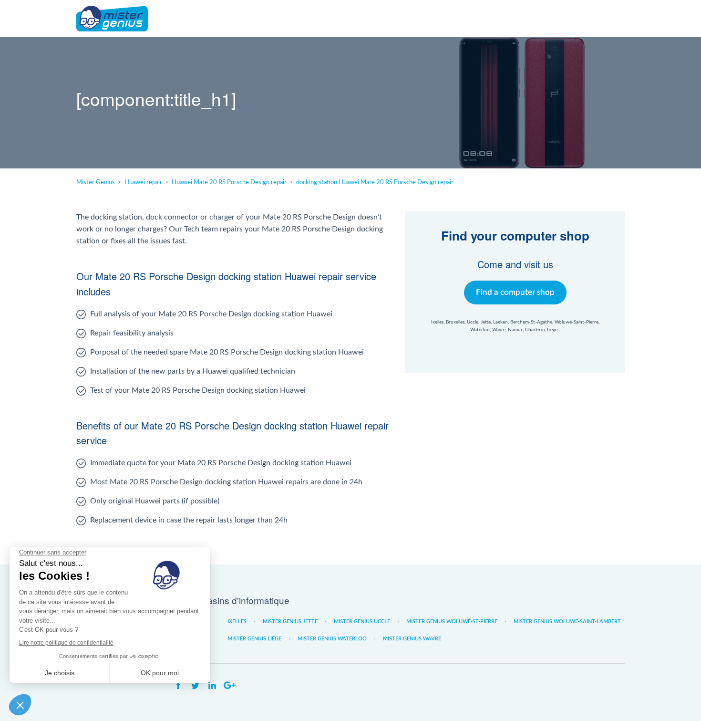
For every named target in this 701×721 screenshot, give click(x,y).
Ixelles (237, 621)
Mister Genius (112, 18)
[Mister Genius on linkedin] (212, 685)
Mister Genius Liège (254, 638)
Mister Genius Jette (290, 621)
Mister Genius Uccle (362, 621)
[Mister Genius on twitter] (195, 685)
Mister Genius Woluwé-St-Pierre (451, 621)
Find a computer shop (515, 292)
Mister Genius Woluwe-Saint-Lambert (567, 621)
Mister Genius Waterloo (332, 638)
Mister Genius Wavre (412, 638)
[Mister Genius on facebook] (178, 685)
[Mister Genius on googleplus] (229, 685)
